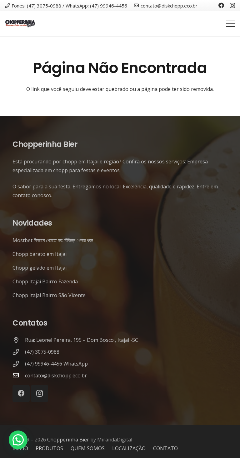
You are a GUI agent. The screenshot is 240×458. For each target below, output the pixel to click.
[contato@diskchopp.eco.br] (18, 375)
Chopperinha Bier (68, 439)
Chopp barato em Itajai (39, 254)
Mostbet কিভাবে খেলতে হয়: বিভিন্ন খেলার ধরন (52, 240)
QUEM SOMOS (88, 448)
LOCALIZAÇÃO (129, 448)
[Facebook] (221, 5)
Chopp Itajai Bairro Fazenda (45, 281)
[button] (18, 440)
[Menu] (230, 24)
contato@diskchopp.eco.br (56, 375)
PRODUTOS (49, 448)
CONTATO (165, 448)
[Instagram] (232, 5)
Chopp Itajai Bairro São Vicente (49, 295)
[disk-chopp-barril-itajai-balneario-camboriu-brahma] (20, 24)
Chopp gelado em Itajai (39, 267)
